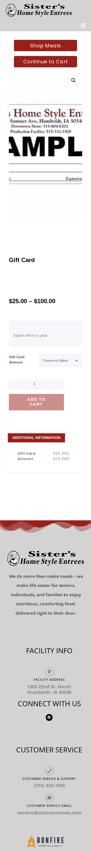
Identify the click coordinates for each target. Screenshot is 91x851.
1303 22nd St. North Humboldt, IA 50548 (49, 689)
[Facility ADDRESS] (49, 671)
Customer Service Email (49, 806)
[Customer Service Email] (49, 797)
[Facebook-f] (49, 717)
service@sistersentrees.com (49, 813)
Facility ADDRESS (49, 679)
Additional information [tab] (36, 438)
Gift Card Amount (17, 359)
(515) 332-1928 (49, 785)
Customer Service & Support (49, 779)
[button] (73, 80)
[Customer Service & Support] (49, 771)
